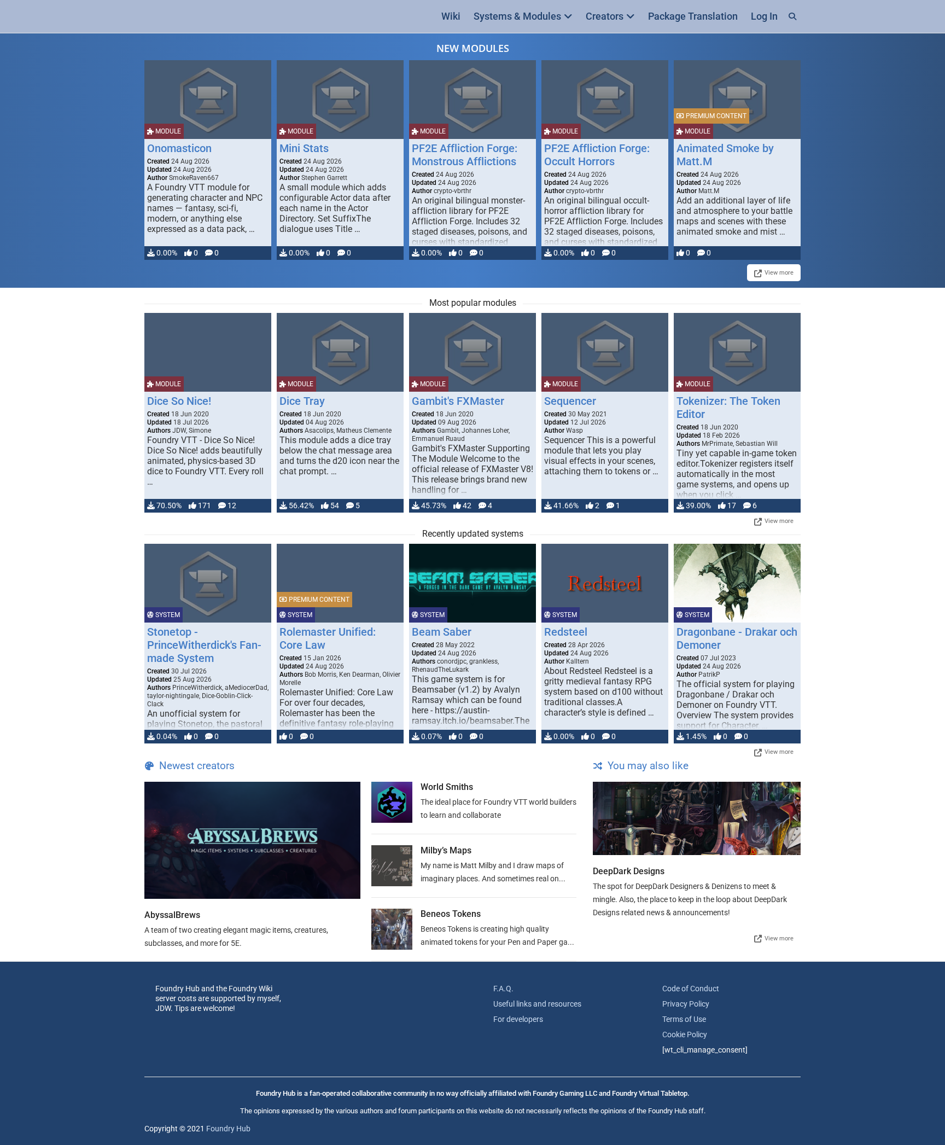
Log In (764, 16)
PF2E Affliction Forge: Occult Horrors (597, 155)
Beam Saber (441, 631)
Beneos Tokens (451, 914)
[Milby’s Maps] (391, 865)
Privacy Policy (685, 1003)
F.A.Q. (503, 988)
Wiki (450, 16)
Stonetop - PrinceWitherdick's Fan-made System (204, 645)
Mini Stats (304, 148)
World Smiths (447, 787)
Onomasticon (179, 148)
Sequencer (570, 401)
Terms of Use (684, 1019)
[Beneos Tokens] (391, 929)
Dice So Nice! (179, 401)
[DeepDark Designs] (697, 818)
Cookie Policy (684, 1034)
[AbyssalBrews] (252, 840)
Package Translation (693, 16)
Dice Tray (302, 401)
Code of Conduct (690, 988)
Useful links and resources (537, 1003)
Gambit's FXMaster (458, 401)
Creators (604, 16)
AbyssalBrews (172, 915)
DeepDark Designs (628, 871)
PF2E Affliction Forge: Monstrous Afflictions (464, 155)
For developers (518, 1019)
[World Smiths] (391, 802)
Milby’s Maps (446, 850)
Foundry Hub (228, 1128)
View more (779, 272)
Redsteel (565, 631)
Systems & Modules (517, 16)
